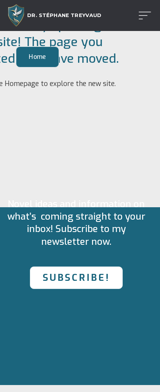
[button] (142, 15)
